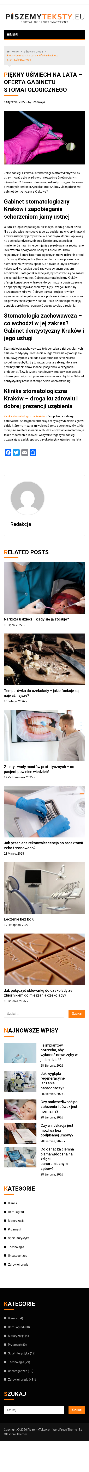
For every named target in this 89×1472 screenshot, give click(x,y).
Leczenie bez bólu (19, 919)
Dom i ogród (16, 1212)
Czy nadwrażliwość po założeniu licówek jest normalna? (59, 1107)
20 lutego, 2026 (14, 701)
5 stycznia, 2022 (14, 102)
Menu (14, 34)
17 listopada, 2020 (16, 925)
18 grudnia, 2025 (15, 1001)
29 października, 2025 (18, 777)
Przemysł (14, 1229)
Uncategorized (17, 1255)
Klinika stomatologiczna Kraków (24, 416)
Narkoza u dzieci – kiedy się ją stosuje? (36, 619)
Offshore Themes (16, 1434)
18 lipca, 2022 (13, 625)
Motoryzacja (16, 1220)
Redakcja (39, 102)
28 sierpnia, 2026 (52, 1065)
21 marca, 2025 (14, 853)
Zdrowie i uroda (18, 1264)
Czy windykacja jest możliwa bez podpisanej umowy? (57, 1130)
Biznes (12, 1203)
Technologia (16, 1247)
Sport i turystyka (18, 1238)
